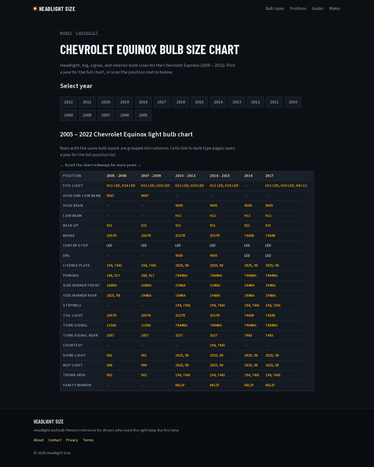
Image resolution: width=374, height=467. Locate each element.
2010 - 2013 (185, 176)
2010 (293, 102)
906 (109, 365)
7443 (248, 335)
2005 (143, 115)
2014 (218, 102)
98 (187, 265)
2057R (111, 235)
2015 (199, 102)
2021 (87, 102)
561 (109, 355)
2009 (68, 115)
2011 (274, 102)
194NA (180, 285)
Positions (298, 8)
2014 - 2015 (220, 176)
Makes (334, 8)
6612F (180, 385)
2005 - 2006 (116, 176)
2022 (68, 102)
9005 (179, 205)
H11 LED (113, 185)
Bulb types (275, 8)
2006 (124, 115)
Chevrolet (87, 33)
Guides (318, 8)
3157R (180, 235)
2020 (105, 102)
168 (109, 275)
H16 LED (128, 185)
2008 (87, 115)
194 (109, 265)
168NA (112, 285)
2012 (255, 102)
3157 (179, 335)
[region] (187, 281)
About (39, 440)
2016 (180, 102)
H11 (178, 215)
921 (109, 225)
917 (117, 275)
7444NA (181, 275)
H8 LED (301, 185)
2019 (124, 102)
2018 (143, 102)
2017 (161, 102)
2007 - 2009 (151, 176)
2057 (110, 335)
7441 (118, 265)
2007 (105, 115)
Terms (88, 440)
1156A (111, 325)
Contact (54, 440)
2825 (179, 265)
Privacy (72, 440)
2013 (236, 102)
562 (109, 375)
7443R (249, 235)
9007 (110, 196)
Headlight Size (57, 8)
